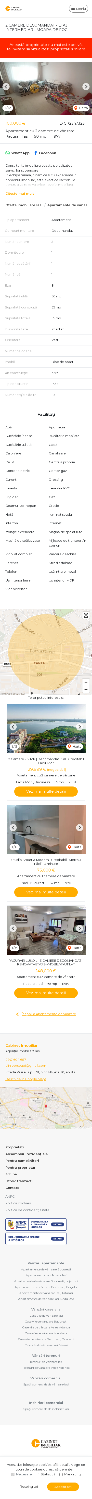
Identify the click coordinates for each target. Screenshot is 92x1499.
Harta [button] (83, 108)
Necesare (24, 1474)
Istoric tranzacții (19, 1181)
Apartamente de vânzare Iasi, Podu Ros (46, 1299)
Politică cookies (18, 1203)
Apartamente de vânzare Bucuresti (46, 1269)
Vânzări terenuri (46, 1355)
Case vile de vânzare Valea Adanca (46, 1327)
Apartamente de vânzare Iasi (46, 1275)
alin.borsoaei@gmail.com (25, 1065)
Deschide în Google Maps (25, 1079)
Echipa (11, 1174)
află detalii (61, 1465)
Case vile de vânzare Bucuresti (46, 1321)
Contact (12, 1188)
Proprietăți (14, 1147)
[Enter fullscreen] (86, 615)
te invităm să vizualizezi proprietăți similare (46, 49)
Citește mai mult (19, 193)
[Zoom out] (86, 689)
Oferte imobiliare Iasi (23, 205)
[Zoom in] (86, 682)
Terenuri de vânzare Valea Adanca (46, 1367)
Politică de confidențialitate (27, 1210)
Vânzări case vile (46, 1309)
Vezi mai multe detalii (46, 791)
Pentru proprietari (21, 1167)
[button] (6, 86)
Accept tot (63, 1487)
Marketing (72, 1474)
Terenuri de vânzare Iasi (46, 1362)
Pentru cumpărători (22, 1161)
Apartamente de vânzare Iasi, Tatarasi (46, 1293)
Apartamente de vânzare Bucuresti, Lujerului (46, 1281)
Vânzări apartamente (46, 1263)
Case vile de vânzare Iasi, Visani (46, 1345)
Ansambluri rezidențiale (26, 1154)
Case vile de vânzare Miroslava (46, 1333)
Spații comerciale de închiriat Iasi (46, 1409)
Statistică (48, 1474)
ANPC (10, 1196)
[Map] (46, 652)
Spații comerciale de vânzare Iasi (46, 1384)
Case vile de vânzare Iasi (46, 1315)
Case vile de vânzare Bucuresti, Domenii (46, 1339)
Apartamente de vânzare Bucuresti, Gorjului (46, 1287)
